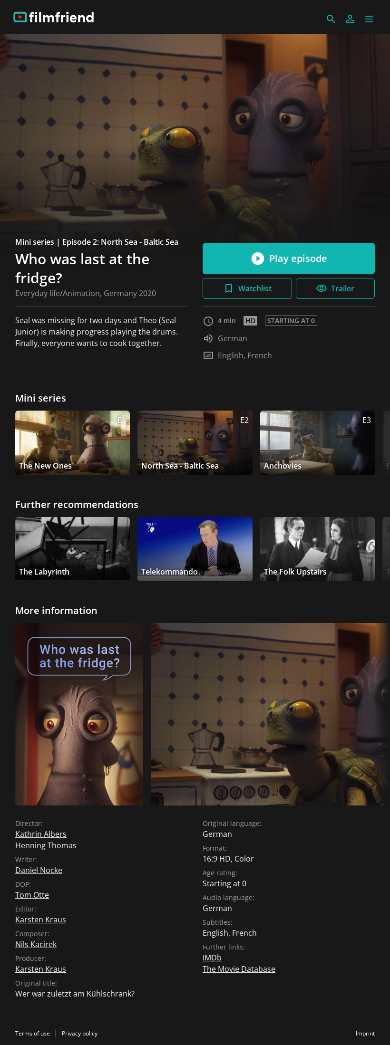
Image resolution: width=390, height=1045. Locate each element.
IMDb (212, 957)
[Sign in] (350, 19)
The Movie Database (239, 969)
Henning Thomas (46, 845)
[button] (369, 19)
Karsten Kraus (40, 919)
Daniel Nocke (38, 870)
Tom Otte (32, 895)
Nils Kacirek (36, 944)
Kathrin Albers (41, 834)
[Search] (331, 19)
